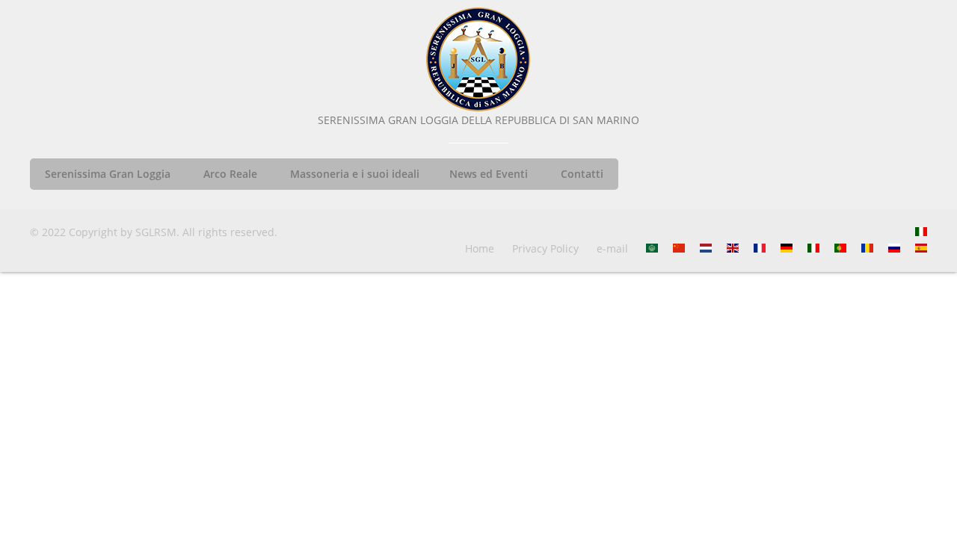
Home (479, 248)
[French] (760, 248)
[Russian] (894, 248)
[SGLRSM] (478, 59)
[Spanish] (921, 248)
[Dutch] (706, 248)
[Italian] (921, 232)
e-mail (612, 248)
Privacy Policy (545, 248)
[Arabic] (652, 248)
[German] (787, 248)
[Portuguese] (840, 248)
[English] (733, 248)
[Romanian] (867, 248)
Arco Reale (230, 174)
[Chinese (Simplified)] (679, 248)
